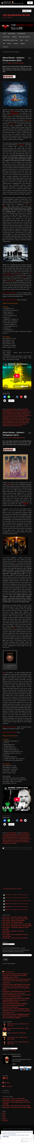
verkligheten (5, 425)
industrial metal (15, 837)
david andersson (23, 412)
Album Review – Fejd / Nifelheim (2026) (13, 922)
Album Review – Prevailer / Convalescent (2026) (15, 917)
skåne (8, 422)
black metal (27, 834)
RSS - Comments (8, 1086)
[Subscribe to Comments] (3, 1086)
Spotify (24, 277)
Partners (9, 43)
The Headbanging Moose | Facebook (12, 888)
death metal (13, 413)
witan (10, 843)
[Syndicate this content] (3, 971)
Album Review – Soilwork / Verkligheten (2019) (14, 433)
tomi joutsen (27, 841)
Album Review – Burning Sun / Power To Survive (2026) (17, 924)
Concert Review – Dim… (13, 1037)
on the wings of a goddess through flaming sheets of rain (16, 420)
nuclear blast (15, 419)
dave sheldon (6, 835)
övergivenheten (24, 409)
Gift (30, 2)
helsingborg (26, 415)
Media (21, 40)
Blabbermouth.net (9, 971)
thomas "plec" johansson (20, 424)
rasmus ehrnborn (21, 421)
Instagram (22, 43)
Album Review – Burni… (13, 1024)
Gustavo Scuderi (20, 63)
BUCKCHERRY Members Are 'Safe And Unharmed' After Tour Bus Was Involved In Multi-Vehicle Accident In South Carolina (17, 980)
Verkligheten (10, 115)
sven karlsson (18, 422)
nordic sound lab (23, 418)
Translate (13, 1050)
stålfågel (26, 838)
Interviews (14, 36)
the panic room (10, 424)
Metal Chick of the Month (24, 36)
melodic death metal (13, 418)
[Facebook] (4, 1078)
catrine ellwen (9, 412)
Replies (14, 843)
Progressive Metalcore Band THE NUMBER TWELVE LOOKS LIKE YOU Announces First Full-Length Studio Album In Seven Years (16, 1010)
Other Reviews (6, 36)
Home (4, 33)
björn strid (23, 410)
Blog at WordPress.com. (9, 1128)
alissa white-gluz (24, 832)
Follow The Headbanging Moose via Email (14, 948)
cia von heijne (16, 412)
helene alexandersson (18, 415)
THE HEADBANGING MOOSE (16, 15)
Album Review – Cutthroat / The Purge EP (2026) (15, 938)
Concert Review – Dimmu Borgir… (19, 1033)
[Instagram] (7, 1078)
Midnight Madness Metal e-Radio (10, 40)
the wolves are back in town (17, 841)
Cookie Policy (5, 1136)
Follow (5, 959)
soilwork (12, 422)
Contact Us (5, 46)
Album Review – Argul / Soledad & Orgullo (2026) (15, 918)
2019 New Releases (11, 832)
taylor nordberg (22, 840)
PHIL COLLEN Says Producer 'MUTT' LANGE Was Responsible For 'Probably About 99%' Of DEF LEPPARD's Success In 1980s (15, 975)
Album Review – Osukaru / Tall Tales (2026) (14, 920)
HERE (8, 280)
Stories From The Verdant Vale (10, 1007)
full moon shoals (21, 835)
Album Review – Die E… (13, 1042)
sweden (24, 422)
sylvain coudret (15, 840)
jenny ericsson (14, 416)
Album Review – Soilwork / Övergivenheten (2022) (14, 59)
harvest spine (9, 415)
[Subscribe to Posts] (3, 1082)
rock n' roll (16, 838)
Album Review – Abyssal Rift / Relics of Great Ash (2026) (17, 925)
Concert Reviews (21, 33)
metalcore (5, 838)
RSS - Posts (7, 1082)
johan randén (21, 416)
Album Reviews (11, 33)
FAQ (4, 43)
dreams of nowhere (21, 413)
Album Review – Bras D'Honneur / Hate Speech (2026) (16, 1105)
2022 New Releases (11, 409)
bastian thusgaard (7, 410)
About (26, 40)
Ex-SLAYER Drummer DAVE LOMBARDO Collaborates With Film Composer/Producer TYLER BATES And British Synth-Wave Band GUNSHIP (16, 1015)
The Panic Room (13, 123)
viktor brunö (12, 425)
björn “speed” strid (16, 410)
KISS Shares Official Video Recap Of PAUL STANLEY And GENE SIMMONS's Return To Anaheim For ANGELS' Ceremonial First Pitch (16, 1000)
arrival (4, 834)
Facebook (15, 43)
